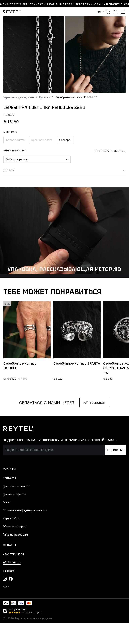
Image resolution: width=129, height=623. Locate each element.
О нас (7, 502)
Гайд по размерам (15, 534)
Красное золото (42, 140)
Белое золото (15, 140)
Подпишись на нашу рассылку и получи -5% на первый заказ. (60, 440)
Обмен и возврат (14, 526)
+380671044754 (13, 554)
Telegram (98, 402)
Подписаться (115, 450)
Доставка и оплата (16, 486)
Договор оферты (14, 494)
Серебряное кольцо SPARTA (76, 363)
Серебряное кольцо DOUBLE (19, 365)
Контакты (9, 478)
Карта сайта (11, 518)
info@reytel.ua (12, 562)
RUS (99, 12)
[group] (33, 54)
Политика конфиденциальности (25, 510)
